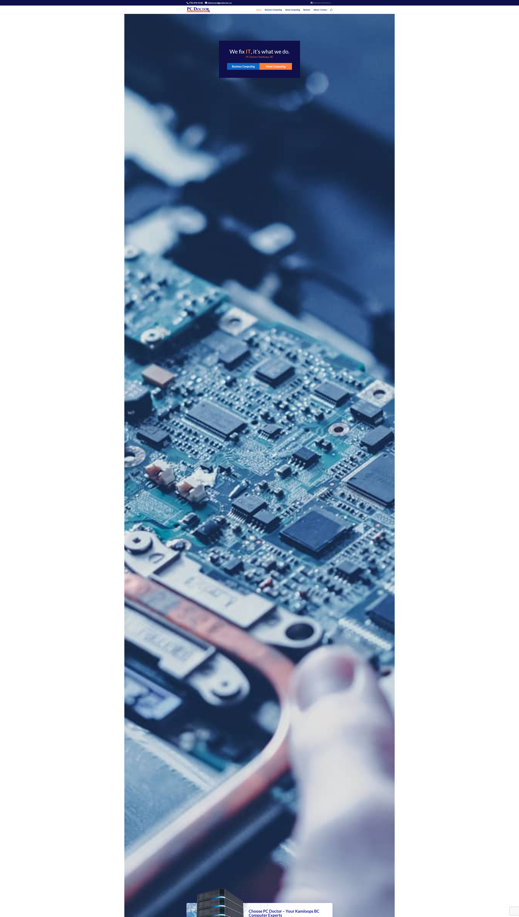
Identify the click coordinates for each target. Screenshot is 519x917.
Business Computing (273, 10)
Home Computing (292, 10)
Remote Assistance (322, 2)
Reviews (306, 10)
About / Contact (320, 10)
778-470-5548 (196, 2)
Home (258, 10)
